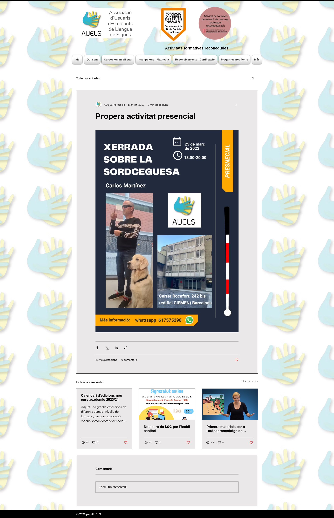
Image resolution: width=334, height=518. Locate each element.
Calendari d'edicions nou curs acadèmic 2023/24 (101, 397)
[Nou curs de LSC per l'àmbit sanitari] (167, 404)
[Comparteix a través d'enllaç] (126, 348)
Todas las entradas (88, 78)
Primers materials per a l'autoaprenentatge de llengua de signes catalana (228, 429)
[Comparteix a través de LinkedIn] (116, 348)
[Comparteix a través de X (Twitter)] (107, 348)
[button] (253, 78)
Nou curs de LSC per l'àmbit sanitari (167, 429)
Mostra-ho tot (249, 381)
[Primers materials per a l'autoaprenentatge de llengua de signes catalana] (230, 404)
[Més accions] (236, 104)
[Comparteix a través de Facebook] (97, 348)
